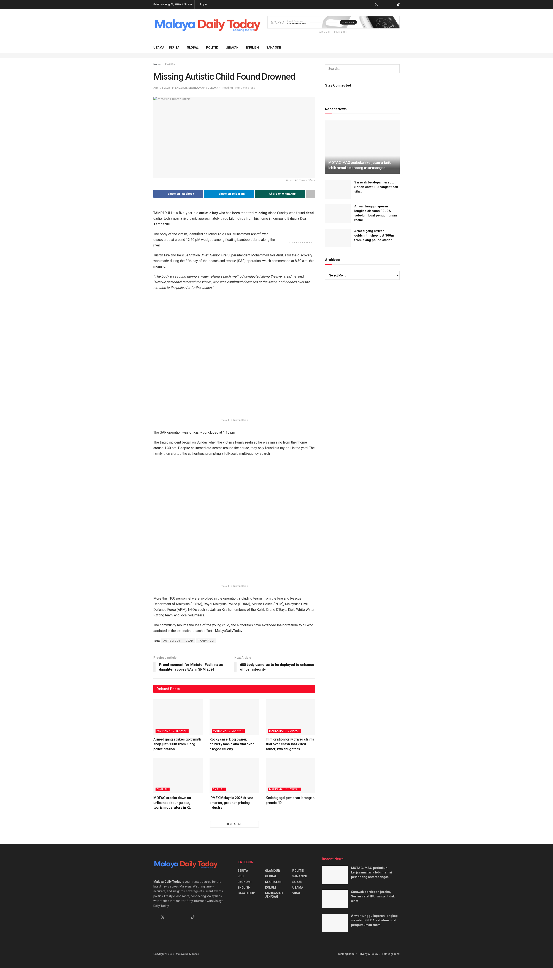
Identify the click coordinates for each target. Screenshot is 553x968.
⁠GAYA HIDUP (246, 893)
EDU (241, 876)
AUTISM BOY (172, 640)
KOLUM (270, 887)
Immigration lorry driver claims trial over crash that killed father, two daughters (290, 744)
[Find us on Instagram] (387, 4)
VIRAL (296, 893)
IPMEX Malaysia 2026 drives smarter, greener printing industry (231, 803)
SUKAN (297, 882)
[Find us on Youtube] (393, 4)
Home (156, 64)
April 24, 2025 (161, 87)
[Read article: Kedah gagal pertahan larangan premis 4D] (290, 775)
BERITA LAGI (234, 824)
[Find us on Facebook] (370, 4)
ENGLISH (252, 47)
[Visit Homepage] (207, 25)
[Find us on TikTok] (398, 4)
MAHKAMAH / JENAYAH (204, 87)
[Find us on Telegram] (382, 4)
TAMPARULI (206, 640)
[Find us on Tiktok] (192, 917)
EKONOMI (244, 882)
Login (203, 4)
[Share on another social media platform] (310, 194)
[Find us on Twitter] (376, 4)
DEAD (189, 640)
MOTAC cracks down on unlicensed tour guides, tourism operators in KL (172, 803)
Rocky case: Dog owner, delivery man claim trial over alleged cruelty (232, 744)
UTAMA (158, 47)
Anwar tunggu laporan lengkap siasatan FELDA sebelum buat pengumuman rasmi (374, 920)
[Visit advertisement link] (333, 22)
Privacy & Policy (368, 953)
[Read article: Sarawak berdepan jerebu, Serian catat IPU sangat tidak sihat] (338, 189)
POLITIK (212, 47)
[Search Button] (398, 47)
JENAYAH (232, 47)
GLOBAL (193, 47)
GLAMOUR (272, 870)
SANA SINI (273, 47)
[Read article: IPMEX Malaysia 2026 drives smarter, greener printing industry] (234, 775)
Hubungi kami (391, 953)
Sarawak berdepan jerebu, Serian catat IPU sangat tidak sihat (376, 186)
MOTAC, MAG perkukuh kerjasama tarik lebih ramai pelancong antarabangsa (371, 872)
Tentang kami (346, 953)
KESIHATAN (273, 882)
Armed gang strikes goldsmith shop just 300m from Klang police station (177, 744)
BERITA (174, 47)
